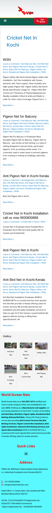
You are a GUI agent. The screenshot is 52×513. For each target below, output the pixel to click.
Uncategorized (27, 180)
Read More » (8, 105)
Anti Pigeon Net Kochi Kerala (21, 67)
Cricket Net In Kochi (21, 126)
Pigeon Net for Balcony (20, 116)
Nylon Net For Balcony (19, 69)
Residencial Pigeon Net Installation (24, 72)
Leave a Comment (11, 64)
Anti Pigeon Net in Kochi (20, 250)
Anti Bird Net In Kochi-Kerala (24, 280)
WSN (7, 59)
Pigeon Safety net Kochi (22, 129)
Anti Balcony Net (28, 64)
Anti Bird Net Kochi (15, 183)
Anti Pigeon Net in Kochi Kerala (26, 176)
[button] (5, 20)
